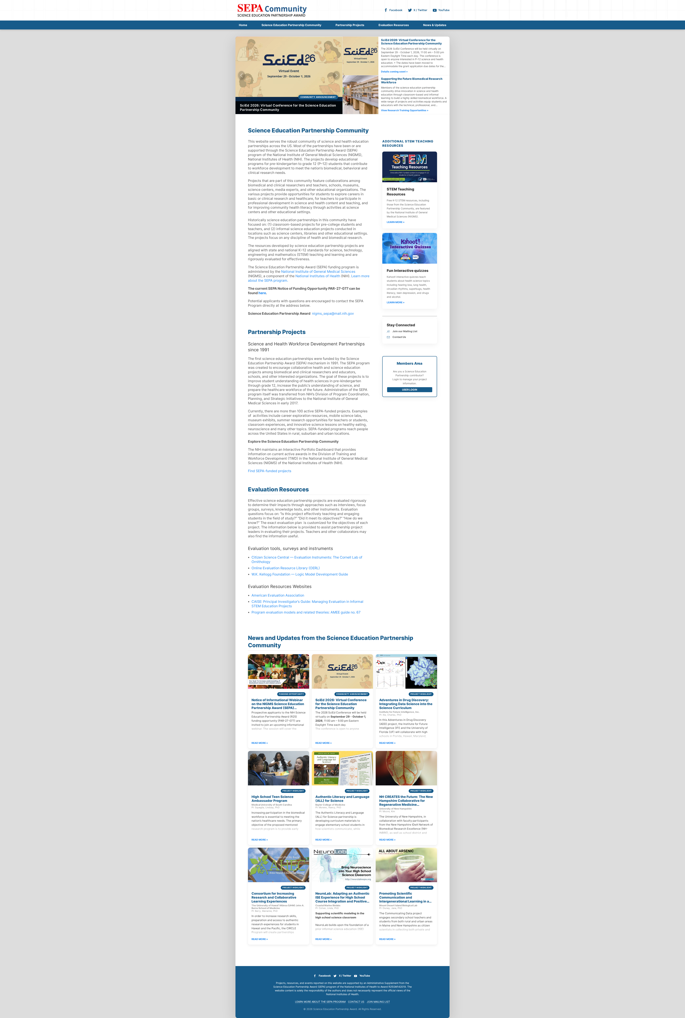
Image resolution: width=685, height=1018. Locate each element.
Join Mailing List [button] (378, 1001)
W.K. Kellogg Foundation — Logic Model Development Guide (300, 574)
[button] (241, 75)
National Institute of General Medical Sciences (318, 271)
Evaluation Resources (394, 25)
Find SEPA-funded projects (269, 471)
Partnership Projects (350, 25)
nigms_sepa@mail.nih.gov (333, 313)
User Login (409, 389)
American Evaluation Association (278, 595)
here (262, 293)
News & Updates (434, 25)
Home (243, 25)
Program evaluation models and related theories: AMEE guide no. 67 (306, 612)
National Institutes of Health (317, 276)
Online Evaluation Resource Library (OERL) (286, 568)
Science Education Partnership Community (291, 25)
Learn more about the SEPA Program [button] (320, 1001)
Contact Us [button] (356, 1001)
